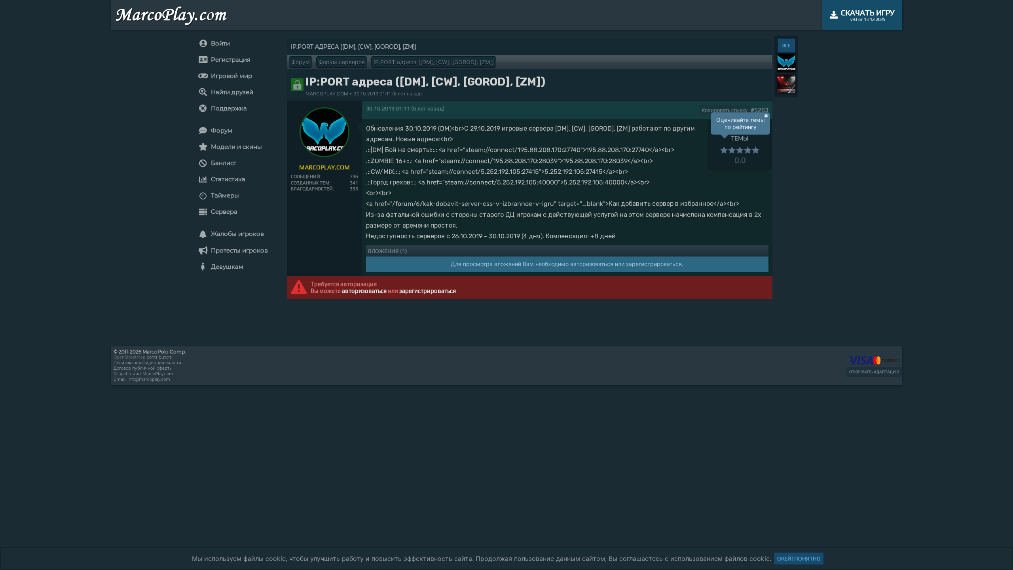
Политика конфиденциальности (147, 362)
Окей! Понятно (799, 558)
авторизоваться (364, 290)
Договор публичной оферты (143, 368)
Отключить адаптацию (874, 372)
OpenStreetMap (130, 357)
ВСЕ (786, 45)
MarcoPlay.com (157, 373)
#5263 (759, 110)
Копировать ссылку (724, 110)
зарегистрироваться (427, 290)
